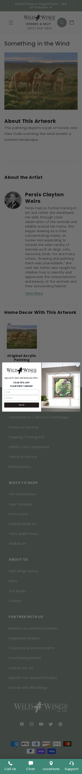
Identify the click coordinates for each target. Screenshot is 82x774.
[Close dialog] (77, 365)
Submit (21, 405)
